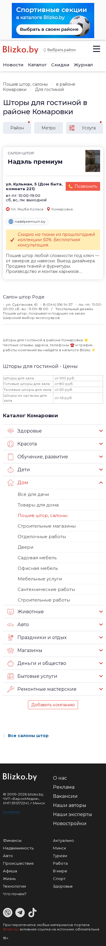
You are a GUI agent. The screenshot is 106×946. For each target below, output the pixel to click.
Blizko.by (11, 929)
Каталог (37, 64)
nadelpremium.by (30, 221)
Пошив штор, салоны (25, 84)
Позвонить (85, 186)
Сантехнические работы (46, 589)
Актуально (63, 840)
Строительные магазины (47, 526)
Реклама (63, 787)
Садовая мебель (37, 557)
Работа (60, 863)
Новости (13, 64)
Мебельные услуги (40, 579)
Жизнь (9, 878)
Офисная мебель (38, 568)
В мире (60, 871)
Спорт (59, 878)
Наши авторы (69, 805)
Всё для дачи (33, 494)
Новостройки (70, 823)
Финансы (12, 840)
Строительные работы (44, 600)
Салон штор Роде (23, 297)
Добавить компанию (53, 704)
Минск (59, 848)
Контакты (11, 812)
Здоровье (63, 886)
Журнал (83, 64)
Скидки (60, 64)
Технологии (14, 886)
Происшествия (18, 863)
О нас (60, 778)
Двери (25, 547)
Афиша (10, 871)
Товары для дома (38, 505)
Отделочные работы (42, 536)
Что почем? (14, 893)
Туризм (60, 855)
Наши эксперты (72, 814)
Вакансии (65, 796)
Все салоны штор (28, 735)
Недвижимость (18, 848)
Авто (8, 855)
